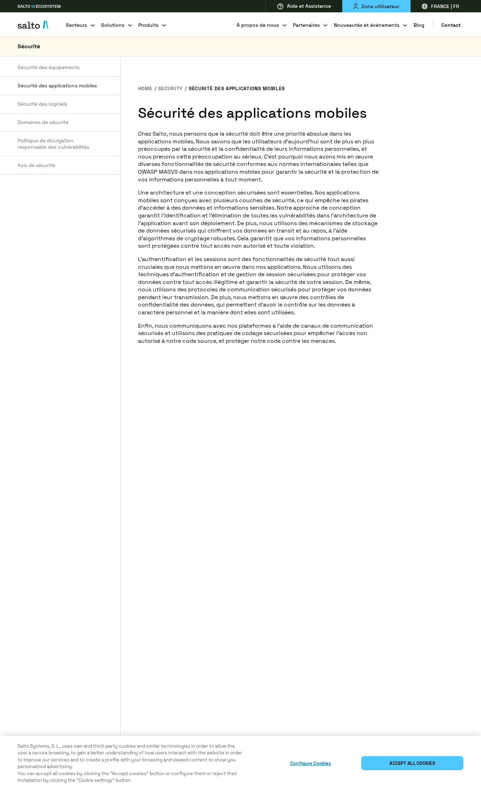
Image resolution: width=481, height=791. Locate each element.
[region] (240, 763)
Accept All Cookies (412, 763)
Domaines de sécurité (43, 122)
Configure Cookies (310, 763)
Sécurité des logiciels (42, 104)
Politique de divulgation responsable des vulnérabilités (53, 143)
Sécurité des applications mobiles (57, 85)
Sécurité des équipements (49, 67)
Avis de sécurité (36, 165)
